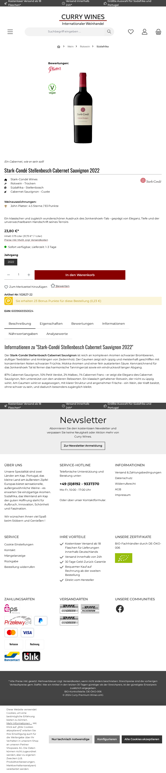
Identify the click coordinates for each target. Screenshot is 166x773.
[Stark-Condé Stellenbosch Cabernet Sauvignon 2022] (83, 108)
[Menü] (10, 31)
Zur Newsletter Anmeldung (83, 445)
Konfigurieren (107, 739)
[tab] (19, 324)
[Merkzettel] (131, 31)
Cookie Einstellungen (19, 544)
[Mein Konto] (144, 31)
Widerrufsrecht (125, 483)
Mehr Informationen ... (19, 723)
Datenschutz (123, 478)
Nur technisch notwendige (70, 739)
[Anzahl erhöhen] (29, 275)
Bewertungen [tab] (82, 324)
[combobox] (64, 31)
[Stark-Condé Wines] (151, 180)
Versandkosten (71, 681)
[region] (83, 107)
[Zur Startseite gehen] (83, 19)
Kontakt (9, 550)
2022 (11, 262)
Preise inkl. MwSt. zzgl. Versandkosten (26, 240)
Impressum (123, 495)
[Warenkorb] (157, 31)
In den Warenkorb (80, 275)
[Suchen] (109, 31)
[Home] (59, 46)
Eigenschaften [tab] (51, 324)
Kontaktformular (94, 500)
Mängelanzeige (15, 555)
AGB (118, 489)
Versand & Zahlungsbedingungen (138, 472)
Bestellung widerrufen (19, 567)
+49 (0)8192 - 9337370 (79, 484)
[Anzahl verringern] (8, 275)
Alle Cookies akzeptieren (141, 739)
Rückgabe (11, 561)
